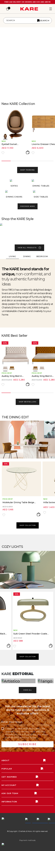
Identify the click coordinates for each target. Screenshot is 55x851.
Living (12, 256)
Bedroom (42, 256)
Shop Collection (28, 525)
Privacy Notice (29, 737)
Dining (27, 256)
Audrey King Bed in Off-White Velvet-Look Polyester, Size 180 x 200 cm (14, 376)
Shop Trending (27, 170)
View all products (27, 248)
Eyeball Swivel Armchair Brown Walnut (10, 144)
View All (27, 690)
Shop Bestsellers (27, 402)
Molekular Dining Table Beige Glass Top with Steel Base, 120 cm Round (18, 502)
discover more (27, 206)
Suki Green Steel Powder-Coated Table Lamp (30, 633)
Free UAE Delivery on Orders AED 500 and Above (27, 2)
